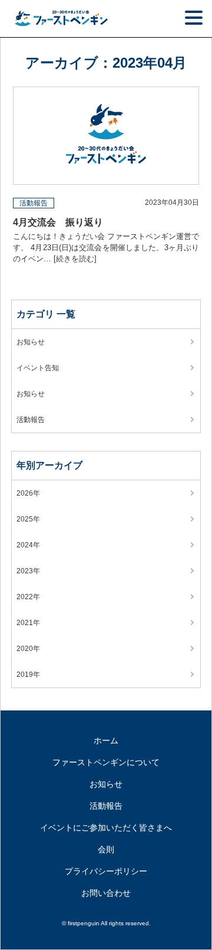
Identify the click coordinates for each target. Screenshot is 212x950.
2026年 (28, 493)
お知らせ (30, 342)
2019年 (28, 674)
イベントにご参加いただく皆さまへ (106, 827)
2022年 (28, 597)
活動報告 (33, 203)
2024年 (28, 545)
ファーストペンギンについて (106, 762)
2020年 (28, 649)
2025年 (28, 519)
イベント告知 (37, 368)
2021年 (28, 623)
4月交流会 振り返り (58, 222)
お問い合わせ (106, 893)
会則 (106, 849)
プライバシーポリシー (106, 871)
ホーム (106, 740)
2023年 (28, 571)
